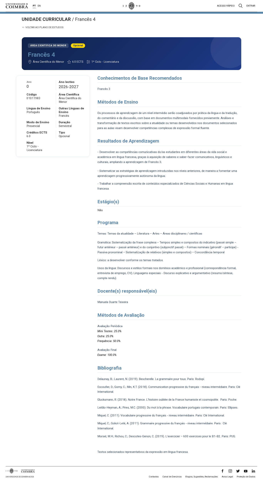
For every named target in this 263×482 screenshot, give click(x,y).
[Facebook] (222, 471)
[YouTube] (246, 471)
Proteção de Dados (246, 476)
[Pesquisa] (241, 6)
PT (34, 5)
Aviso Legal (227, 476)
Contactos (154, 476)
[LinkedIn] (253, 471)
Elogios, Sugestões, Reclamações (201, 476)
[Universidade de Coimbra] (17, 5)
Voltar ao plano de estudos (44, 27)
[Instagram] (230, 471)
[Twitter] (238, 471)
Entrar (250, 6)
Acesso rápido (226, 6)
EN (39, 5)
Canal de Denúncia (172, 476)
